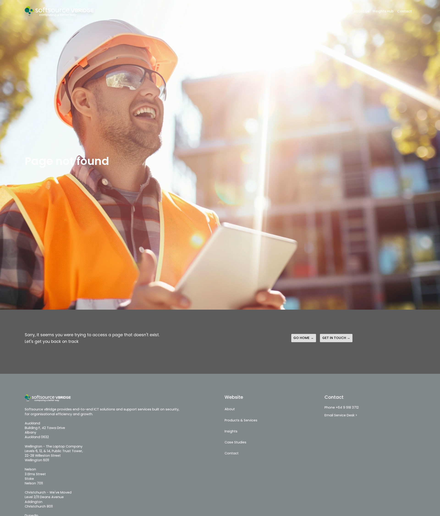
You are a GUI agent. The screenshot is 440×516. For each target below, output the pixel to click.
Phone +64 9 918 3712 (341, 407)
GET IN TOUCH (334, 338)
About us (342, 11)
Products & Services (241, 420)
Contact (404, 11)
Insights (231, 431)
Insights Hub (383, 11)
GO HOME (301, 338)
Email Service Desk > (340, 415)
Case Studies (235, 442)
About (230, 409)
